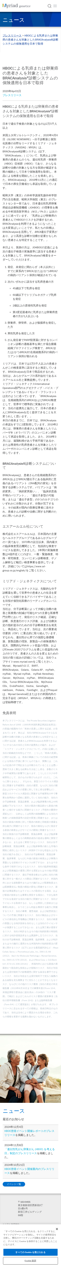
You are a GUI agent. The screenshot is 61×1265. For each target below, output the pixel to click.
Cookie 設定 (30, 1260)
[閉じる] (57, 1229)
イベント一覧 (14, 1184)
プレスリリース (12, 35)
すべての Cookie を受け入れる (30, 1252)
